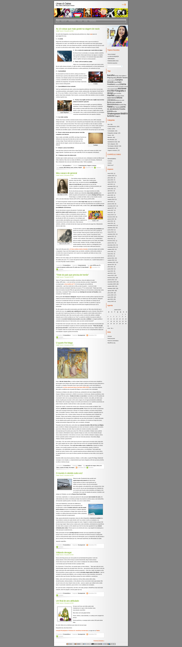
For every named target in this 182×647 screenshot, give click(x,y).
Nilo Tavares (116, 107)
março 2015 (111, 214)
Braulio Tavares (122, 77)
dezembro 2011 (112, 245)
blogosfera (113, 77)
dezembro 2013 (112, 225)
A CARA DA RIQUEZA (113, 56)
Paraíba (122, 109)
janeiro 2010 (111, 279)
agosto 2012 (111, 236)
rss (123, 4)
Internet (113, 98)
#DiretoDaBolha (72, 21)
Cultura (80, 465)
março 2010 (111, 275)
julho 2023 (110, 180)
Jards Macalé (85, 267)
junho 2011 (110, 251)
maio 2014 (110, 223)
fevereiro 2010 (111, 277)
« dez (108, 328)
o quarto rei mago (63, 467)
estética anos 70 (70, 267)
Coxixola (126, 86)
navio (71, 167)
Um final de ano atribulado (67, 601)
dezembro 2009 (112, 282)
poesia (110, 111)
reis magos (71, 467)
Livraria (85, 21)
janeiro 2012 (111, 243)
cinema (122, 84)
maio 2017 (110, 212)
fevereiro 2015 (111, 217)
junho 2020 (110, 197)
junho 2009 (110, 295)
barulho (111, 75)
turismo (76, 167)
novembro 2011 (112, 247)
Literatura (111, 100)
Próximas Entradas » (99, 640)
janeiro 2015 (111, 219)
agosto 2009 (111, 290)
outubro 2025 (111, 175)
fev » (112, 328)
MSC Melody (67, 167)
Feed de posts (111, 338)
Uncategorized (81, 335)
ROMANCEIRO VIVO (113, 61)
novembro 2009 (112, 284)
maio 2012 (110, 238)
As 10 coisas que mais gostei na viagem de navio (78, 29)
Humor (109, 135)
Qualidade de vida (112, 141)
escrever (122, 88)
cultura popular (110, 88)
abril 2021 (110, 190)
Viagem (80, 167)
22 (123, 321)
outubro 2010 (111, 260)
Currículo (80, 21)
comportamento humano (112, 86)
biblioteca (124, 75)
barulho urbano (118, 75)
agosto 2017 (111, 208)
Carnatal (117, 84)
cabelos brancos (111, 80)
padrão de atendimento (116, 108)
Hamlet (110, 95)
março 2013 (111, 232)
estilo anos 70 (78, 267)
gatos (115, 93)
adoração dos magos (91, 465)
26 (114, 323)
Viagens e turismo (91, 165)
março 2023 (111, 182)
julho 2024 (110, 178)
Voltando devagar (64, 552)
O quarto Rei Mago (64, 343)
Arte (109, 124)
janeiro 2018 (111, 203)
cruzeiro (61, 167)
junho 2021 (110, 188)
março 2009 (111, 301)
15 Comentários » (67, 165)
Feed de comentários (113, 340)
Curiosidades (111, 131)
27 (117, 323)
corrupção (121, 86)
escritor (111, 90)
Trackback (98, 167)
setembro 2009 (111, 288)
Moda (117, 104)
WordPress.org (111, 343)
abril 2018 (110, 201)
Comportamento (82, 165)
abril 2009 (110, 299)
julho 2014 (110, 221)
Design (116, 88)
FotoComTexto (92, 21)
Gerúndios (118, 93)
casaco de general (60, 267)
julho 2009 (110, 292)
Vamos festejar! (111, 54)
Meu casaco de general (66, 173)
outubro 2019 (111, 199)
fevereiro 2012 (111, 240)
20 (117, 321)
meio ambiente (117, 102)
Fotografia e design (116, 92)
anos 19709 (93, 265)
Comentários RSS (89, 167)
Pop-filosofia (111, 139)
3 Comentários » (67, 634)
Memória (111, 104)
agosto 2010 (111, 264)
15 (123, 319)
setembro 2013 (111, 227)
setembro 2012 (111, 234)
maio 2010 (110, 271)
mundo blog (122, 104)
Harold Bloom (118, 95)
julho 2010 (110, 266)
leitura (119, 97)
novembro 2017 (112, 206)
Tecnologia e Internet (113, 146)
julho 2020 (110, 195)
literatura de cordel (120, 100)
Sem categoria (111, 144)
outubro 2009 (111, 286)
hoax (122, 95)
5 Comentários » (67, 265)
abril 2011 (110, 256)
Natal (109, 106)
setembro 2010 (111, 262)
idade (109, 98)
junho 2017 (110, 210)
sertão (115, 111)
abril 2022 (110, 184)
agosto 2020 (111, 193)
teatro (124, 113)
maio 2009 (110, 297)
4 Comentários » (67, 544)
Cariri (115, 82)
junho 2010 (110, 269)
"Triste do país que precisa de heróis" (72, 275)
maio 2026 (110, 173)
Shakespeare (113, 113)
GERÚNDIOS (111, 58)
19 (114, 321)
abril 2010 (110, 273)
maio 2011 (110, 253)
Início (58, 21)
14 (120, 319)
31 (108, 326)
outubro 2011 (111, 249)
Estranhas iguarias (112, 63)
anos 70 (98, 265)
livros (109, 102)
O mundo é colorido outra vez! (69, 473)
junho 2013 (110, 230)
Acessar (110, 336)
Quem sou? (64, 21)
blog (108, 77)
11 (111, 319)
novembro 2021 (112, 186)
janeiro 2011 (111, 258)
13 (117, 319)
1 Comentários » (67, 335)
